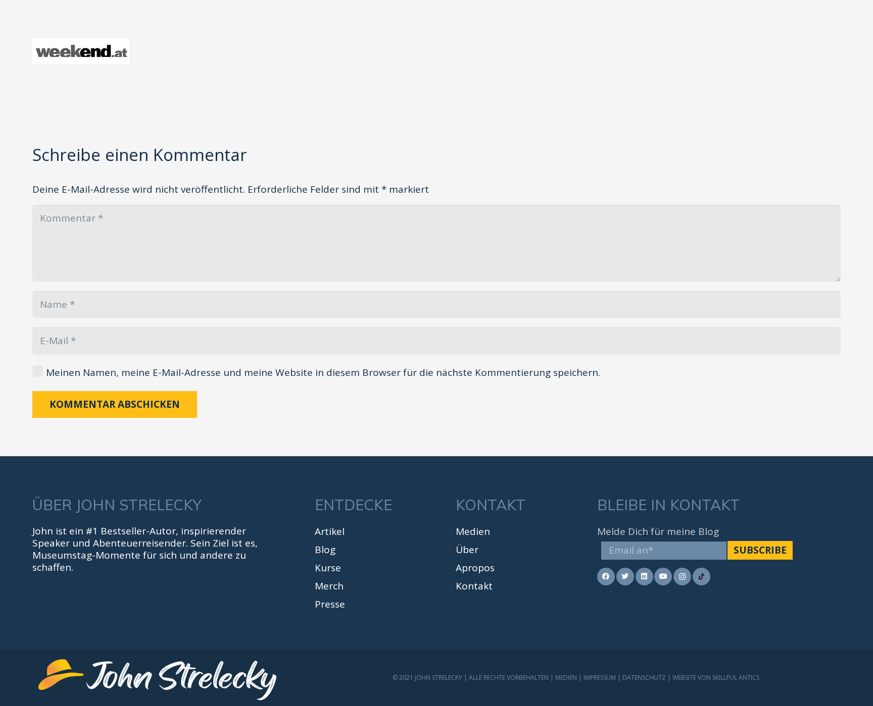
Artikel (330, 531)
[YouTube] (663, 576)
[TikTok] (701, 576)
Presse (330, 604)
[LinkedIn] (644, 576)
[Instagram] (682, 576)
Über (467, 549)
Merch (329, 585)
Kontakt (474, 585)
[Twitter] (625, 576)
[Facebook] (606, 576)
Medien (473, 531)
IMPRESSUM (600, 677)
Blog (325, 549)
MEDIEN (566, 677)
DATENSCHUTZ (644, 677)
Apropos (475, 567)
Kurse (328, 567)
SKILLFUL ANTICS (735, 677)
